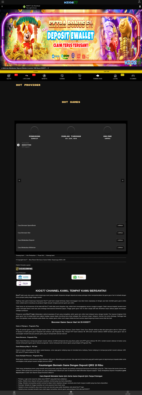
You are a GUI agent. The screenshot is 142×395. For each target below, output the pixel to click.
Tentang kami (20, 255)
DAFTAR (106, 71)
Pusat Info (41, 255)
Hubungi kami (50, 255)
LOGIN (35, 71)
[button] (3, 38)
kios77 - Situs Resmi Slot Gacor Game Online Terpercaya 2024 (43, 260)
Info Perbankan (31, 255)
